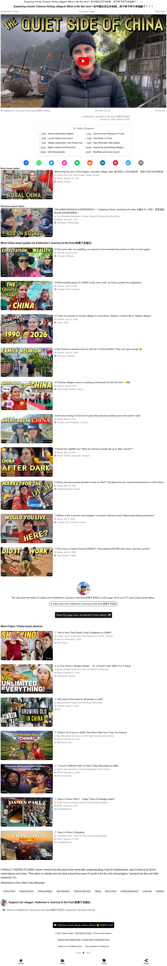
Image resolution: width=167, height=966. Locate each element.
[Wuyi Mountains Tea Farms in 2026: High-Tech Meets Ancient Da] (27, 745)
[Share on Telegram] (128, 162)
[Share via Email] (141, 162)
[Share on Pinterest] (115, 162)
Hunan (68, 182)
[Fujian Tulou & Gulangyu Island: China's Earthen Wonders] (27, 812)
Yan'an (60, 456)
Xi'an (67, 522)
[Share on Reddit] (89, 162)
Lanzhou (61, 522)
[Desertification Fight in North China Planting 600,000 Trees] (27, 561)
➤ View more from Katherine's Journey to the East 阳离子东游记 (83, 603)
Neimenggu (73, 223)
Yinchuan (74, 522)
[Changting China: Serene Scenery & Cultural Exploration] (27, 845)
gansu (80, 389)
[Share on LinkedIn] (102, 162)
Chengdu (61, 256)
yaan (67, 422)
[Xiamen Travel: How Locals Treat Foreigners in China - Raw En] (27, 645)
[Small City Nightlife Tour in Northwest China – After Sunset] (27, 462)
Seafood (160, 891)
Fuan (162, 11)
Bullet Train (75, 940)
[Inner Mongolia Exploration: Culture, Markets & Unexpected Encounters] (27, 222)
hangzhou (74, 422)
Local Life (147, 891)
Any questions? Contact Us (97, 946)
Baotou (66, 555)
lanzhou (72, 389)
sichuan (84, 422)
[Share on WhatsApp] (38, 162)
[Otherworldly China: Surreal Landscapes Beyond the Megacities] (27, 295)
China (16, 11)
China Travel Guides (64, 933)
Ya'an (68, 289)
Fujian (92, 11)
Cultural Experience (129, 891)
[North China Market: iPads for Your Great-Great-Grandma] (27, 495)
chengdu (61, 422)
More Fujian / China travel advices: (22, 626)
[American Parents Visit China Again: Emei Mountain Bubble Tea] (27, 362)
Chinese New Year (82, 891)
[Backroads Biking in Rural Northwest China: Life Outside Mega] (27, 528)
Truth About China (102, 940)
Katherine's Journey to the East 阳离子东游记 (27, 110)
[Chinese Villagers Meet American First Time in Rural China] (27, 395)
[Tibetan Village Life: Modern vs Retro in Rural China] (27, 329)
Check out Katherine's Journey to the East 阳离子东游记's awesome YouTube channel (51, 910)
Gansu (77, 489)
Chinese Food (63, 940)
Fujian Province (26, 891)
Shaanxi (86, 456)
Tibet (66, 323)
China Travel (9, 891)
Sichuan (70, 256)
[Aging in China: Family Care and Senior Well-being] (27, 712)
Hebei (73, 555)
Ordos (59, 555)
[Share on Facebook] (26, 162)
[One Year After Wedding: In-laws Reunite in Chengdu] (27, 262)
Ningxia (69, 489)
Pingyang (61, 489)
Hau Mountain (63, 891)
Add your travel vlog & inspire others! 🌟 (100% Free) (85, 925)
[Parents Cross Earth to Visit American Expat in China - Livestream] (27, 428)
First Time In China (83, 933)
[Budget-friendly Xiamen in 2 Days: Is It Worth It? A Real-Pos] (27, 679)
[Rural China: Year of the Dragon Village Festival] (27, 184)
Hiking (98, 891)
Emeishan (61, 356)
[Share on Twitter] (51, 162)
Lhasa (59, 323)
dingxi (59, 389)
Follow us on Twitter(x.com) (70, 946)
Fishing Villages (45, 891)
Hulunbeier (62, 223)
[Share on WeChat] (77, 162)
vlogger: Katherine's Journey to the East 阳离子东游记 (57, 902)
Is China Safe (87, 940)
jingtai (65, 389)
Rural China (110, 891)
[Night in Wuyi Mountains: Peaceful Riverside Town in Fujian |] (27, 778)
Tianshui (67, 456)
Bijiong (60, 182)
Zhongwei (76, 456)
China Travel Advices (102, 933)
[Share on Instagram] (64, 162)
